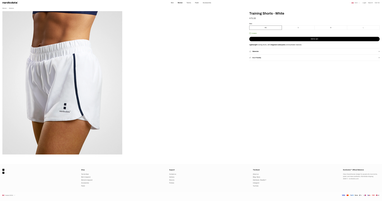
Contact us (172, 174)
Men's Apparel (85, 177)
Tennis (189, 2)
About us (256, 174)
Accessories (207, 2)
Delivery (171, 177)
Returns (171, 180)
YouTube (255, 186)
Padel (197, 2)
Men (172, 2)
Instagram (256, 183)
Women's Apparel (86, 180)
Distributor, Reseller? (259, 180)
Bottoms (11, 8)
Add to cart (314, 39)
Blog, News (256, 177)
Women (180, 2)
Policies (171, 183)
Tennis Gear (85, 174)
